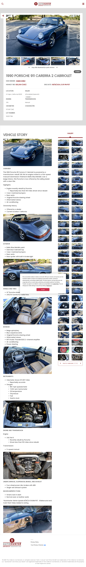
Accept (43, 289)
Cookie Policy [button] (56, 284)
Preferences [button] (49, 285)
